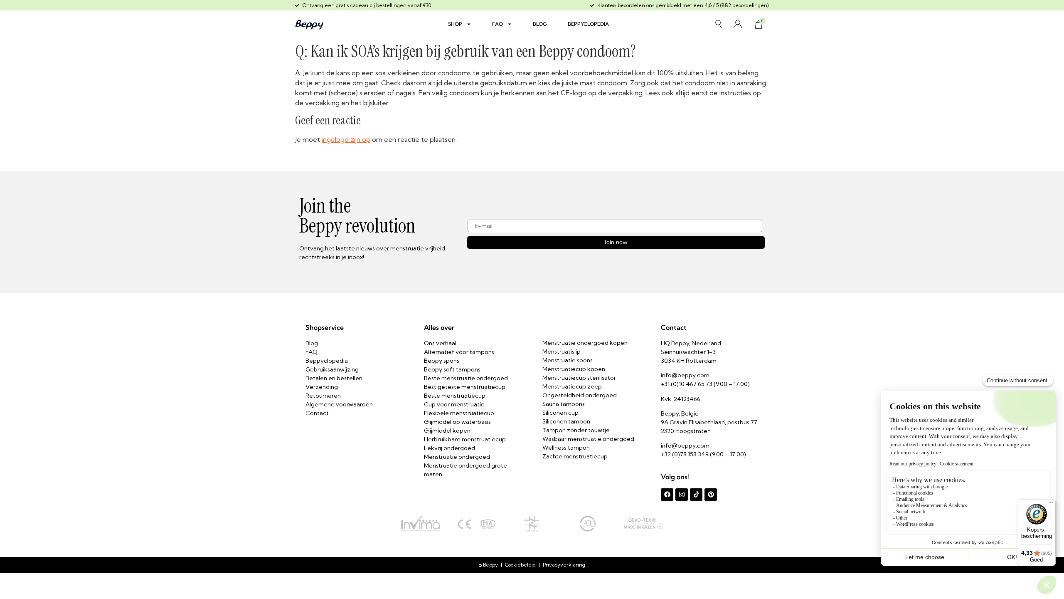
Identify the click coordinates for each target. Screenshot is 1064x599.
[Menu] (1051, 504)
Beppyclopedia (588, 24)
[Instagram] (681, 494)
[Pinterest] (710, 494)
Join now (616, 242)
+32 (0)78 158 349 (685, 454)
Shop (455, 24)
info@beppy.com (685, 375)
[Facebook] (667, 494)
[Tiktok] (696, 494)
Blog (540, 24)
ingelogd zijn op (346, 139)
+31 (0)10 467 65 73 (686, 384)
